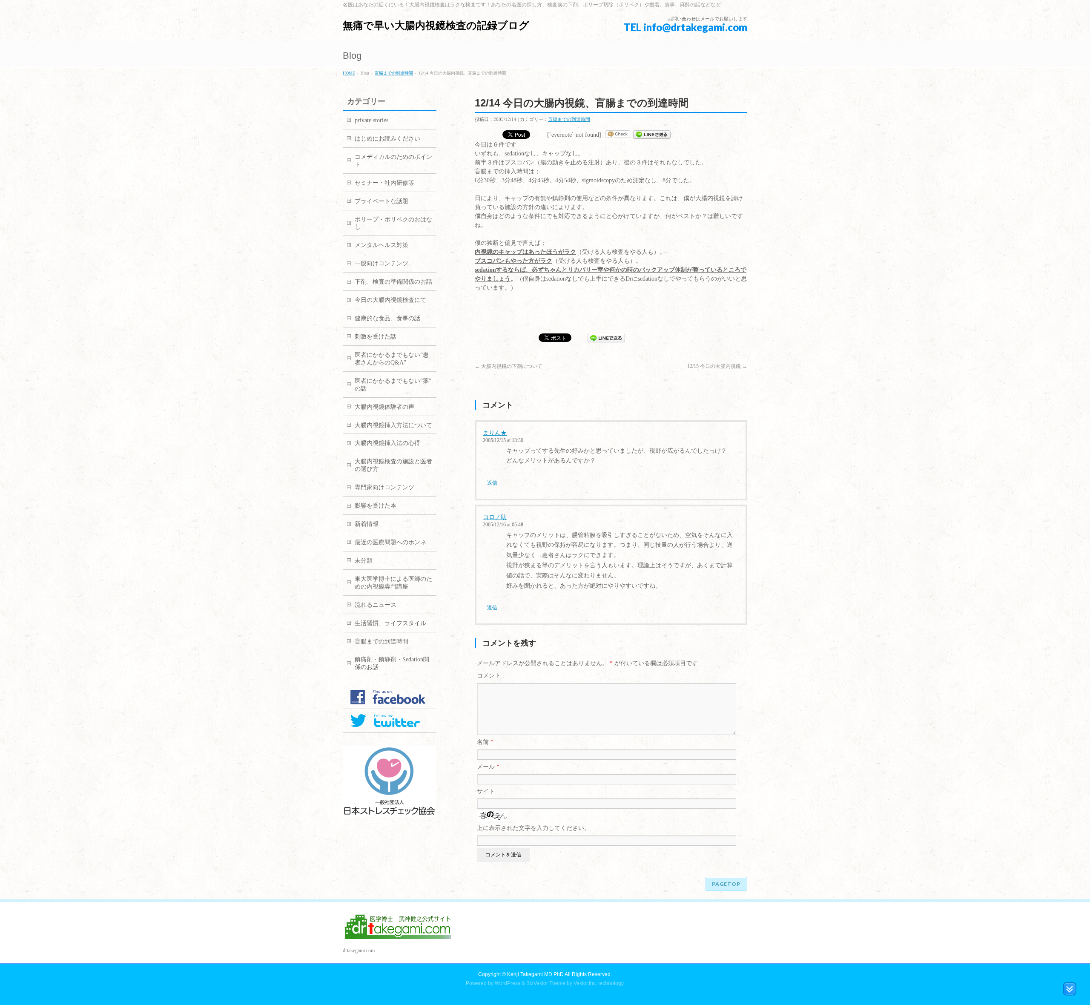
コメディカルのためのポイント (393, 161)
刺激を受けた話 (375, 336)
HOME (349, 73)
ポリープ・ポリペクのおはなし (393, 223)
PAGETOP (726, 884)
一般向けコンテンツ (381, 263)
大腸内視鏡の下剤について (508, 366)
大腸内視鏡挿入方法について (393, 425)
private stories (371, 120)
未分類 (364, 560)
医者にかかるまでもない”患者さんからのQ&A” (392, 359)
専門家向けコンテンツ (384, 487)
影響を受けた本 (375, 505)
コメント (489, 675)
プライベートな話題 (381, 201)
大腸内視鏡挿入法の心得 (387, 443)
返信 (492, 483)
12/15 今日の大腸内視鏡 (717, 366)
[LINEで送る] (652, 135)
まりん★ (495, 433)
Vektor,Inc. (585, 983)
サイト (486, 791)
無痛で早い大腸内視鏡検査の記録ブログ (436, 25)
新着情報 (367, 524)
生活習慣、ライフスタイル (390, 623)
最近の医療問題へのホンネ (390, 542)
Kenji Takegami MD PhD (535, 974)
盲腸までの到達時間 (394, 73)
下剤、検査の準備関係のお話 (393, 282)
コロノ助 (495, 517)
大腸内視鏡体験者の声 (384, 407)
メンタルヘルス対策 (381, 245)
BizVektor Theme (545, 983)
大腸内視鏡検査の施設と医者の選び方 (393, 465)
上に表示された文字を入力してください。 (533, 828)
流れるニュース (375, 605)
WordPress (507, 983)
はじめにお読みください (387, 138)
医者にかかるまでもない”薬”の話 (393, 385)
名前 (485, 742)
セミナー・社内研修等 (384, 183)
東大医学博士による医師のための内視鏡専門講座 (393, 583)
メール (488, 767)
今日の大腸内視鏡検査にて (390, 300)
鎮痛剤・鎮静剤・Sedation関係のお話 (392, 663)
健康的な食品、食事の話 (387, 318)
